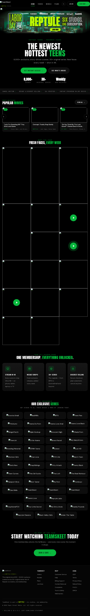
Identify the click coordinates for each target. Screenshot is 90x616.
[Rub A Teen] (77, 457)
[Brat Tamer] (34, 481)
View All (81, 102)
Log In (71, 4)
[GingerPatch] (12, 432)
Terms (75, 578)
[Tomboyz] (77, 481)
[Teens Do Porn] (34, 423)
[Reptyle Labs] (56, 498)
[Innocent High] (56, 432)
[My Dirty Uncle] (56, 506)
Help (56, 578)
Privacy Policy (77, 581)
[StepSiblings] (34, 465)
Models (48, 4)
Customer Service (61, 574)
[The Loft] (56, 473)
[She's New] (12, 465)
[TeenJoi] (12, 440)
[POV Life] (56, 457)
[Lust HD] (77, 448)
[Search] (64, 4)
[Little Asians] (34, 440)
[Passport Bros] (12, 481)
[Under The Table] (67, 515)
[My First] (56, 481)
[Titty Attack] (56, 465)
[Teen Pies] (77, 415)
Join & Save (45, 552)
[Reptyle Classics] (23, 515)
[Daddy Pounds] (77, 506)
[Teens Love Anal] (56, 423)
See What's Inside (59, 70)
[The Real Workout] (77, 473)
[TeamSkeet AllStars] (77, 490)
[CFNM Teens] (34, 448)
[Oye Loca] (34, 457)
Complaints (58, 587)
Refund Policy (77, 584)
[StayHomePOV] (12, 506)
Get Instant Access (33, 70)
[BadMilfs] (34, 415)
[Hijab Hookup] (34, 432)
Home (33, 4)
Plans (57, 4)
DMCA (75, 590)
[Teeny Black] (77, 465)
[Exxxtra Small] (12, 415)
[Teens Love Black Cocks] (77, 423)
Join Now (83, 4)
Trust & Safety (59, 590)
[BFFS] (56, 415)
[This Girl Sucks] (34, 473)
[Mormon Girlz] (12, 457)
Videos (40, 4)
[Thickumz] (12, 423)
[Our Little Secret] (34, 506)
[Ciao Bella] (12, 490)
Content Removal (60, 584)
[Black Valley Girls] (45, 515)
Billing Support (59, 581)
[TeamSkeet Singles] (34, 490)
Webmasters (59, 594)
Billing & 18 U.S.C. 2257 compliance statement (23, 610)
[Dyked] (56, 448)
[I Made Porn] (77, 432)
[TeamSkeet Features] (56, 490)
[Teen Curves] (12, 473)
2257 (74, 574)
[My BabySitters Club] (77, 440)
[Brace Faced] (56, 440)
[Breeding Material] (12, 448)
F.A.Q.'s (75, 587)
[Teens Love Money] (34, 498)
